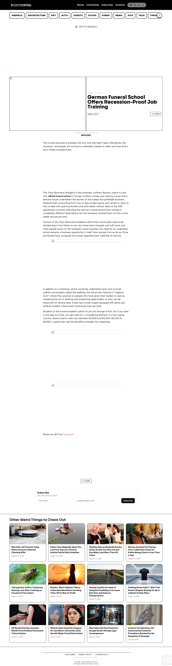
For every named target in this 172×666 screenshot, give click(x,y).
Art (53, 15)
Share (157, 114)
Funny (106, 15)
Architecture (37, 15)
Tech (142, 15)
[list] (86, 15)
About (80, 4)
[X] (139, 5)
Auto (64, 15)
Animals (17, 15)
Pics (130, 15)
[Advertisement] (86, 51)
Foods (92, 15)
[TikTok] (143, 5)
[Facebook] (131, 5)
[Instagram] (135, 5)
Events (78, 15)
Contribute (92, 4)
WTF (96, 114)
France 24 (68, 434)
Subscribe (107, 4)
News (118, 15)
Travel (154, 15)
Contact (120, 4)
